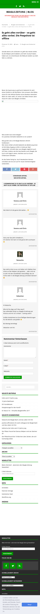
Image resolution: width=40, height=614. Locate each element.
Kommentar (7, 346)
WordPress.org (6, 497)
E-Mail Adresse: (7, 471)
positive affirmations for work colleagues (14, 423)
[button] (5, 611)
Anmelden (5, 488)
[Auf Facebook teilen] (7, 169)
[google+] (23, 6)
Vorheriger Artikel (20, 176)
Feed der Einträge (7, 491)
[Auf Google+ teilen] (33, 169)
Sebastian (20, 296)
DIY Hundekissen (7, 404)
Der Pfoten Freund (7, 431)
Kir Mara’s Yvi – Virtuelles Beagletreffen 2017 (16, 411)
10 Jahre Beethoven (8, 401)
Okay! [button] (29, 604)
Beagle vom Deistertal (28, 44)
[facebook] (16, 6)
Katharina (5, 428)
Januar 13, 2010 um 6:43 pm (20, 232)
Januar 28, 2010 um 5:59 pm (20, 299)
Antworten (33, 214)
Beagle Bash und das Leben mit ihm (21, 420)
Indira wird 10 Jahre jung (9, 398)
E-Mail (6, 366)
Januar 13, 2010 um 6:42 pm (20, 204)
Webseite (6, 371)
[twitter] (20, 6)
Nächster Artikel (20, 178)
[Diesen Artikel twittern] (16, 169)
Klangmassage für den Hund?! (11, 407)
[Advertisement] (20, 74)
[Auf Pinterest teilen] (24, 169)
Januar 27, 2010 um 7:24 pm (20, 263)
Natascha (20, 260)
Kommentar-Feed (7, 494)
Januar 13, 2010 (7, 44)
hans (16, 44)
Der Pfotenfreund (7, 436)
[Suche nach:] (20, 387)
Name (5, 360)
